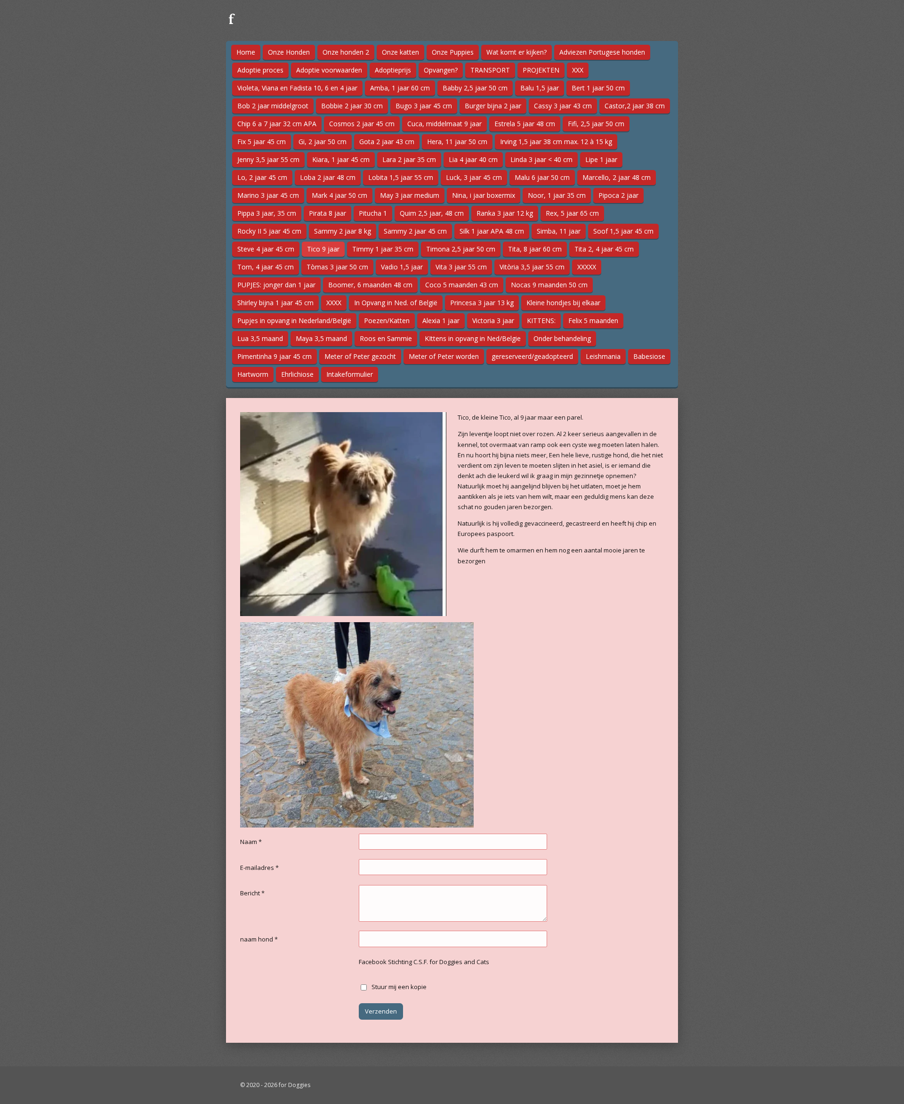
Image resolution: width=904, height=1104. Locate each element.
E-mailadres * (259, 867)
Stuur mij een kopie (399, 986)
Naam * (251, 841)
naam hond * (259, 939)
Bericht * (252, 893)
